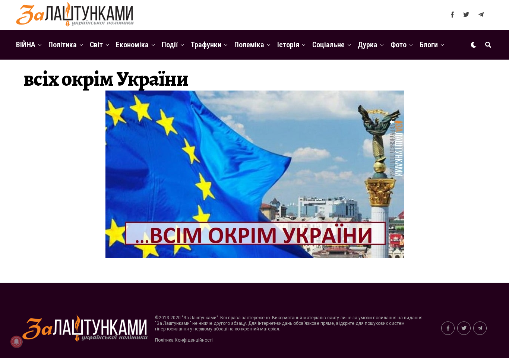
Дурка (367, 44)
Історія (288, 44)
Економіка (132, 44)
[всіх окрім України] (254, 256)
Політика (62, 44)
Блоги (429, 44)
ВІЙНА (25, 44)
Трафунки (206, 44)
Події (170, 44)
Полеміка (249, 44)
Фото (399, 44)
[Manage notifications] (16, 342)
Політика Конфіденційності (184, 340)
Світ (96, 44)
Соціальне (328, 44)
